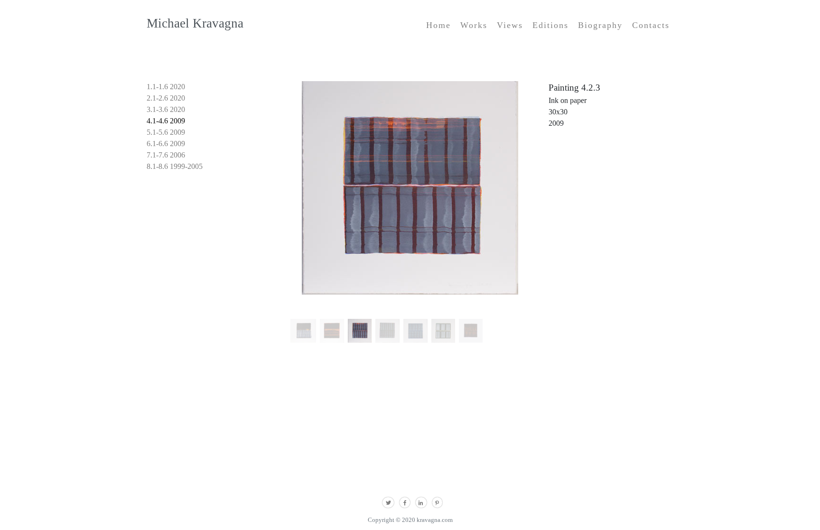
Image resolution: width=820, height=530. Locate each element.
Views (510, 25)
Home (438, 25)
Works (473, 25)
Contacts (651, 25)
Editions (550, 25)
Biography (600, 25)
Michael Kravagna (195, 23)
